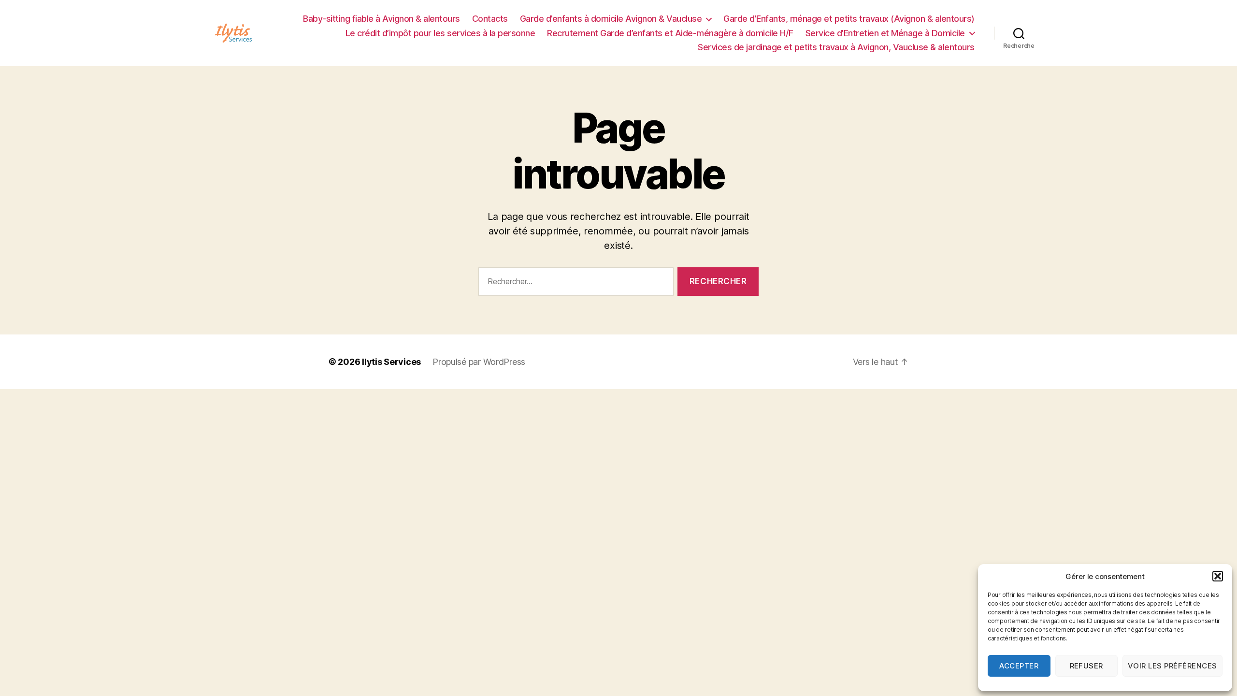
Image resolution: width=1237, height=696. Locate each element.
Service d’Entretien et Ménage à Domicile (885, 33)
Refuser (1087, 665)
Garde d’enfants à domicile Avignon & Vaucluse (611, 19)
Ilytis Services (391, 362)
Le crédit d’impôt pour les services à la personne (440, 33)
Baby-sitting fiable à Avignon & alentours (381, 19)
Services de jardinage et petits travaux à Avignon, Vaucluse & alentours (836, 47)
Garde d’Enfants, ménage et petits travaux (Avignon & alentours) (849, 19)
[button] (1218, 576)
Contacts (490, 19)
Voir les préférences (1172, 665)
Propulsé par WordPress (478, 362)
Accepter (1018, 665)
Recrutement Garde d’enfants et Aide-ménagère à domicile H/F (670, 33)
